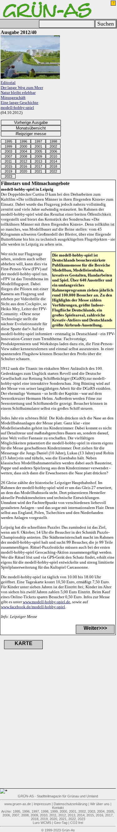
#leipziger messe (31, 133)
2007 (8, 156)
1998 (53, 141)
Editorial (8, 82)
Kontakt (58, 808)
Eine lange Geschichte (19, 102)
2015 (8, 166)
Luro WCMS (42, 823)
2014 (53, 161)
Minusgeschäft (13, 97)
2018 (53, 166)
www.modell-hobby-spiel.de (46, 602)
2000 (23, 146)
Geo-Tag (60, 823)
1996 (23, 141)
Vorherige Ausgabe (31, 122)
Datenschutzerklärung (70, 804)
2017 (38, 166)
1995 (8, 141)
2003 (8, 151)
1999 (8, 146)
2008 (23, 156)
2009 (38, 156)
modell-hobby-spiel (17, 107)
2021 (38, 171)
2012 (23, 161)
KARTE (23, 643)
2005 (38, 151)
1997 (38, 141)
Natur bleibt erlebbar (18, 92)
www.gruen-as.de (17, 804)
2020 (23, 171)
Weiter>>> (95, 628)
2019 (8, 171)
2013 (38, 161)
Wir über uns (100, 804)
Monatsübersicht (31, 128)
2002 (53, 146)
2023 (8, 176)
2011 (8, 161)
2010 (53, 156)
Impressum (42, 804)
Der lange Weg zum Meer (22, 87)
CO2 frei (76, 823)
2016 (23, 166)
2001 (38, 146)
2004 (23, 151)
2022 (53, 171)
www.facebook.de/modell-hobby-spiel (33, 606)
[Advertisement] (34, 726)
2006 (53, 151)
